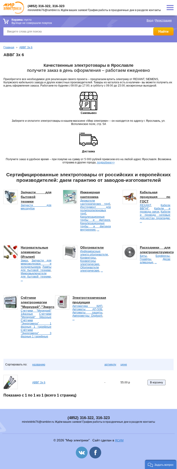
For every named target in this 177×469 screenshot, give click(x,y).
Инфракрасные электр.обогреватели (94, 253)
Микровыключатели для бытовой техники (36, 275)
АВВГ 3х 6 (25, 47)
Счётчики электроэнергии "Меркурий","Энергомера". (43, 302)
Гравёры (145, 259)
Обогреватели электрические (89, 269)
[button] (160, 464)
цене (124, 364)
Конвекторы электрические (89, 262)
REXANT (145, 205)
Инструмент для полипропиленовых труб (95, 210)
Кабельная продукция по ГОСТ (155, 196)
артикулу (110, 364)
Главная (8, 47)
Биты (143, 256)
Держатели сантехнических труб (95, 202)
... (98, 229)
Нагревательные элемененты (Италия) (34, 252)
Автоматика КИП (87, 306)
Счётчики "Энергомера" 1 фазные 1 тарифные (36, 323)
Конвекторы (88, 257)
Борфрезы (163, 256)
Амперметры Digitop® (87, 315)
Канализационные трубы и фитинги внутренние (95, 226)
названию (38, 364)
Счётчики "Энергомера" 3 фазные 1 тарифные (36, 333)
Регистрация (163, 20)
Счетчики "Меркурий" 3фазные (36, 315)
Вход (150, 20)
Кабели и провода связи (155, 210)
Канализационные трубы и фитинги (95, 218)
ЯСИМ (119, 440)
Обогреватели (92, 247)
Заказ (24, 260)
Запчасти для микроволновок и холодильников (36, 264)
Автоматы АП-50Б (87, 309)
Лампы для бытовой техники (36, 268)
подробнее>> (106, 162)
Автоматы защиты (87, 312)
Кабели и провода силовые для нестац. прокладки (155, 215)
